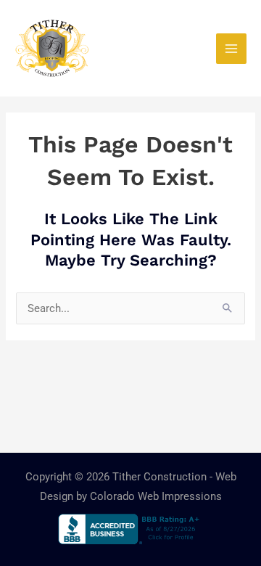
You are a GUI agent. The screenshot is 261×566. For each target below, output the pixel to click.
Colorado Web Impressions (156, 496)
